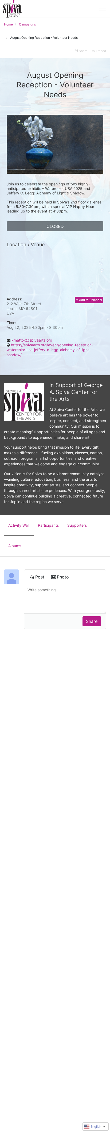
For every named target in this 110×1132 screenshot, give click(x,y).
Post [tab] (39, 577)
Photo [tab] (63, 577)
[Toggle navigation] (102, 9)
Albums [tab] (14, 545)
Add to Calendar (90, 300)
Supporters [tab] (77, 525)
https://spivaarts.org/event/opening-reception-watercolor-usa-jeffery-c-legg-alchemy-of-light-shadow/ (50, 350)
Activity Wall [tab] (18, 525)
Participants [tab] (48, 525)
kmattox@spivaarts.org (31, 340)
